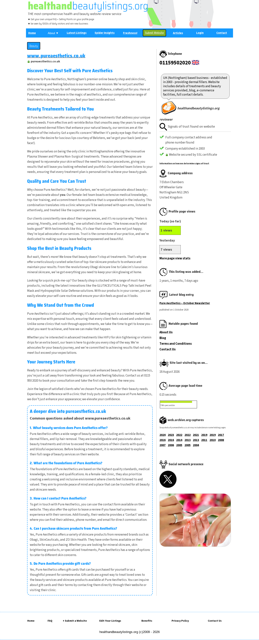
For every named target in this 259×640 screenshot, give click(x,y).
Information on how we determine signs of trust (184, 163)
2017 (221, 435)
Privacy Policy (180, 621)
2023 (171, 435)
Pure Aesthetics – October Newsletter (184, 303)
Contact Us (167, 349)
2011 (204, 440)
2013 (187, 440)
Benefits (146, 621)
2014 (179, 440)
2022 (179, 435)
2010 (213, 440)
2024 (162, 435)
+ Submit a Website (75, 621)
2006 (171, 445)
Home (31, 621)
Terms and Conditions (175, 343)
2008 (221, 440)
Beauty (33, 46)
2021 (196, 435)
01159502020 (175, 63)
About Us (166, 332)
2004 (196, 445)
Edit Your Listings (110, 621)
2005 (179, 445)
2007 (162, 445)
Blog (162, 338)
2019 (204, 435)
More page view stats (174, 258)
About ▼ (53, 33)
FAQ (50, 621)
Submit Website (154, 33)
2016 (162, 440)
